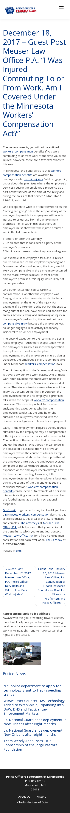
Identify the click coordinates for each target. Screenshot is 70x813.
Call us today (54, 540)
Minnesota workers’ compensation (27, 514)
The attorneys (29, 523)
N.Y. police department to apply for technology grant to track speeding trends (32, 690)
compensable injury (15, 323)
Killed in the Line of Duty (32, 802)
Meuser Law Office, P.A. (18, 535)
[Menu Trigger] (61, 8)
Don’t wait (9, 510)
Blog (19, 550)
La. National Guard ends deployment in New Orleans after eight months (35, 722)
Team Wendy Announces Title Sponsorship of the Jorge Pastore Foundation (30, 745)
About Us (24, 796)
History (41, 796)
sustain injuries (33, 179)
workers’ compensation (18, 151)
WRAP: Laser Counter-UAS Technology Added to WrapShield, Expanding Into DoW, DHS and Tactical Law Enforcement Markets (34, 707)
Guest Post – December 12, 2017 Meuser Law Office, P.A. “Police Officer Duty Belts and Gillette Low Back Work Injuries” (18, 581)
